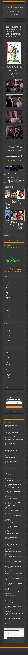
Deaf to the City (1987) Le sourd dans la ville (14, 487)
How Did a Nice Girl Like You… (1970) (12, 454)
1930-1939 (8, 329)
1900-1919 (8, 325)
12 (11, 633)
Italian (7, 285)
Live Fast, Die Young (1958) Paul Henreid (13, 480)
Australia (7, 357)
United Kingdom (9, 364)
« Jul (13, 639)
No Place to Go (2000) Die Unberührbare (13, 515)
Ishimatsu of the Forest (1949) (11, 425)
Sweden (7, 379)
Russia (7, 387)
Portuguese (8, 287)
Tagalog (7, 302)
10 (5, 633)
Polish (7, 307)
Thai (7, 318)
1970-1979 (8, 335)
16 (22, 633)
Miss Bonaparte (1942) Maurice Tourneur (13, 606)
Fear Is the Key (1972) (9, 446)
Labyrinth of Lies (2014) (9, 428)
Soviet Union (8, 384)
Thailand (7, 380)
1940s (14, 166)
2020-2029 (8, 344)
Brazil (7, 359)
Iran (6, 370)
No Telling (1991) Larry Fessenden (12, 526)
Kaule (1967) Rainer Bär (9, 530)
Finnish (7, 298)
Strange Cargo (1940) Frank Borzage (12, 618)
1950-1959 (8, 332)
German (7, 283)
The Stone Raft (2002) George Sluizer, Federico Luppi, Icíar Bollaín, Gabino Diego (13, 224)
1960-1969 (8, 334)
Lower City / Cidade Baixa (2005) (11, 443)
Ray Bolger (12, 169)
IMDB (14, 141)
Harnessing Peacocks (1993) (10, 464)
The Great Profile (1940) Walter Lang (12, 502)
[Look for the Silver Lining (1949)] (14, 53)
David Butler (18, 166)
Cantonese (8, 297)
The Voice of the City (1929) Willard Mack (7, 221)
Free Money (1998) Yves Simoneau (12, 540)
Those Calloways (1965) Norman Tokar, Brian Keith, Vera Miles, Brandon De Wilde (7, 204)
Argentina (8, 355)
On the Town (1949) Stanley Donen (12, 548)
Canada (7, 365)
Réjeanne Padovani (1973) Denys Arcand (13, 522)
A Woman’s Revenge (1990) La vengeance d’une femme (20, 202)
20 (14, 635)
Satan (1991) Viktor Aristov (10, 457)
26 (11, 636)
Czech (7, 305)
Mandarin (8, 308)
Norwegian (8, 312)
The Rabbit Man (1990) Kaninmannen (12, 491)
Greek (7, 292)
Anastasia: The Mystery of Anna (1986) (13, 533)
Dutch (7, 303)
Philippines (8, 374)
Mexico (7, 372)
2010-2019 (8, 342)
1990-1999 (8, 339)
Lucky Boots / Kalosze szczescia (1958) (13, 432)
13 (14, 633)
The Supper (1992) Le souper (11, 461)
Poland (7, 375)
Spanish (7, 282)
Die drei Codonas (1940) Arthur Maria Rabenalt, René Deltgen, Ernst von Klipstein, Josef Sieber (13, 204)
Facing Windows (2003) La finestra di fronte (14, 439)
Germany (7, 360)
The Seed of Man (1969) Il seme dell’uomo (13, 544)
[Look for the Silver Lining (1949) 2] (14, 116)
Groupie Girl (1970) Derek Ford (11, 602)
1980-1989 (8, 337)
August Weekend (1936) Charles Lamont (13, 484)
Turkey (7, 382)
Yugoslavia (8, 385)
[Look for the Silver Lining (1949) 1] (14, 132)
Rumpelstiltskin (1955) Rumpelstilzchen (13, 609)
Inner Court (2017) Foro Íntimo (11, 498)
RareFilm (11, 7)
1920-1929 (8, 327)
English (7, 278)
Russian (7, 313)
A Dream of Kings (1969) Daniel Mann (12, 570)
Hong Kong (8, 369)
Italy (7, 352)
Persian (7, 317)
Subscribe (14, 407)
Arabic (7, 300)
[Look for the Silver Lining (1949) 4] (14, 85)
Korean (7, 310)
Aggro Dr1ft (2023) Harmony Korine (12, 495)
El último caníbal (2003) (9, 468)
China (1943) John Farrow (10, 519)
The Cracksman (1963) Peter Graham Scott (13, 583)
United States (8, 351)
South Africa (8, 377)
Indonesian (8, 295)
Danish (7, 293)
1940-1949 (8, 330)
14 (17, 633)
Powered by (10, 411)
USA (17, 169)
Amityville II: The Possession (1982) (12, 477)
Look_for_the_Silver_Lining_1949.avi (14, 160)
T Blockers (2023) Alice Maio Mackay (12, 591)
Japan (7, 362)
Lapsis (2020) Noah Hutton (10, 595)
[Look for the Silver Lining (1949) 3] (14, 101)
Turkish (7, 315)
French (7, 280)
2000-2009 (8, 340)
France (7, 354)
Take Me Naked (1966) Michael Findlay (12, 537)
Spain (7, 367)
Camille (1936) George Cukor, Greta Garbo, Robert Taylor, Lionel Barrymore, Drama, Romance (20, 226)
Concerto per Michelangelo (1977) (12, 436)
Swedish (7, 290)
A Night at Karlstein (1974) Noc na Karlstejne (14, 599)
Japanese (8, 288)
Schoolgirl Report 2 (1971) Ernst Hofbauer (13, 566)
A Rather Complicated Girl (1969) (11, 622)
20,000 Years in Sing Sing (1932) (11, 450)
